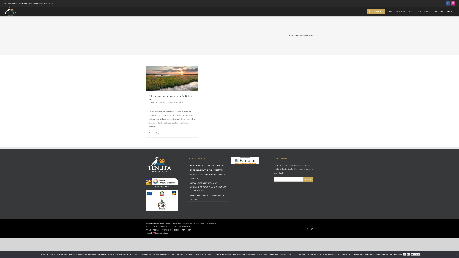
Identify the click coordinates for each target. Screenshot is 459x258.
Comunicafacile (162, 233)
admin (152, 102)
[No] (456, 254)
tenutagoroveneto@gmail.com (41, 3)
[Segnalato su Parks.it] (245, 159)
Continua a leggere (155, 133)
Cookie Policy (176, 224)
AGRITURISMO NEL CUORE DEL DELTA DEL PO (207, 197)
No (408, 254)
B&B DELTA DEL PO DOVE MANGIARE (206, 170)
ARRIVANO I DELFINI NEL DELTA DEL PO (207, 165)
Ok (405, 254)
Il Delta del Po (178, 102)
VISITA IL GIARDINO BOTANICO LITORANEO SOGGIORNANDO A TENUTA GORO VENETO (208, 187)
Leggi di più (415, 254)
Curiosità (170, 102)
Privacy (168, 224)
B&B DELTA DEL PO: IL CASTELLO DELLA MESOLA (207, 176)
